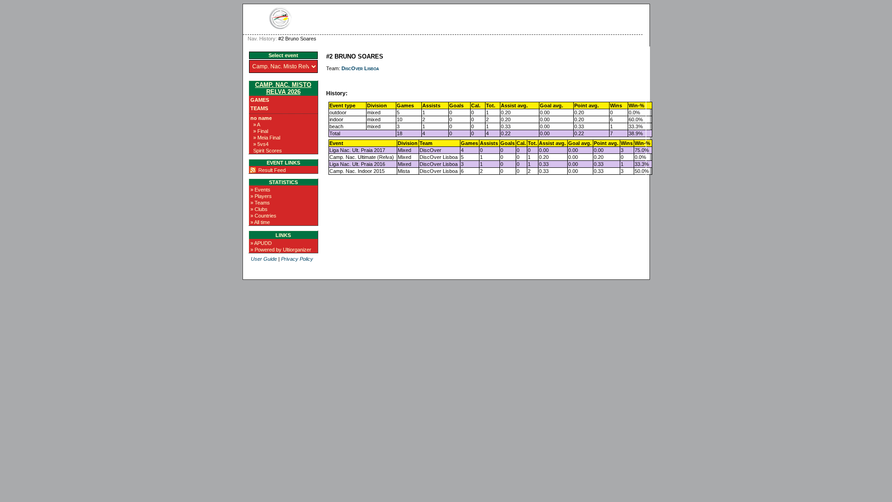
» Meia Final (266, 137)
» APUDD (261, 243)
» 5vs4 (261, 144)
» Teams (260, 202)
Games (259, 100)
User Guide (264, 259)
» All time (260, 222)
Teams (259, 108)
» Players (261, 196)
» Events (260, 189)
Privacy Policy (297, 259)
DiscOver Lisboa (360, 68)
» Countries (263, 215)
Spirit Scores (267, 150)
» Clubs (259, 209)
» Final (260, 131)
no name (261, 118)
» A (256, 124)
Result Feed (272, 170)
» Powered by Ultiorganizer (280, 249)
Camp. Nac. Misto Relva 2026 (283, 88)
